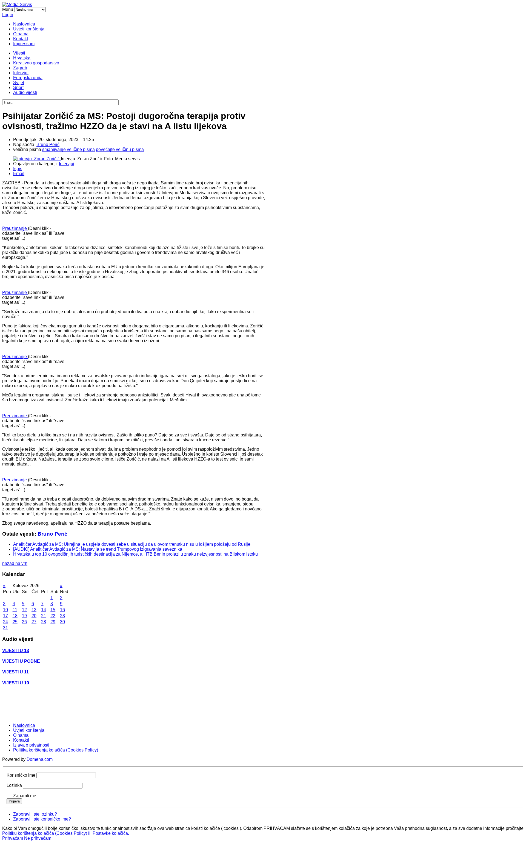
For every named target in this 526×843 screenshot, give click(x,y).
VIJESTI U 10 (15, 683)
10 (5, 609)
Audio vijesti (25, 92)
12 (24, 609)
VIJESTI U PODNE (21, 661)
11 (15, 609)
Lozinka (14, 785)
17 (5, 615)
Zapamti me (24, 795)
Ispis (17, 168)
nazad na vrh (14, 563)
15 (52, 609)
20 (34, 615)
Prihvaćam (12, 838)
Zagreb (20, 67)
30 (62, 621)
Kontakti (21, 740)
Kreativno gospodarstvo (36, 63)
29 (52, 621)
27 (34, 621)
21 (43, 615)
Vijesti (19, 53)
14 (43, 609)
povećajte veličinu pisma (120, 149)
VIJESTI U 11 (15, 672)
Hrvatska (21, 58)
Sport (18, 87)
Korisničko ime (21, 775)
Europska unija (27, 77)
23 (62, 615)
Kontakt (20, 38)
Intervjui (20, 72)
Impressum (24, 43)
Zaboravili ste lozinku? (35, 814)
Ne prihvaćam (37, 838)
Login (7, 14)
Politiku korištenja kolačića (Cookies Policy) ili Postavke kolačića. (65, 833)
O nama (20, 34)
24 (5, 621)
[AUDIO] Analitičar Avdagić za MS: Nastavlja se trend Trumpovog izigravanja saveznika (97, 549)
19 (24, 615)
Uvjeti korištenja (28, 29)
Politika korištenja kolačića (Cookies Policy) (55, 750)
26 (24, 621)
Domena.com (40, 759)
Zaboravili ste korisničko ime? (42, 819)
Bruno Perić (47, 144)
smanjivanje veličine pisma (68, 149)
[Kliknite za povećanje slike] (37, 158)
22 (52, 615)
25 (15, 621)
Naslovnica (24, 24)
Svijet (18, 82)
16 (62, 609)
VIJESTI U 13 (15, 650)
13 (34, 609)
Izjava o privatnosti (31, 745)
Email (18, 173)
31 (5, 627)
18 (15, 615)
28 (43, 621)
